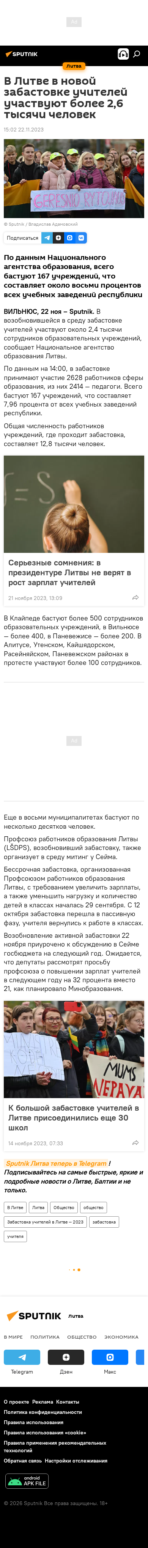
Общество (64, 1207)
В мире (13, 1336)
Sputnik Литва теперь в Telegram (56, 1163)
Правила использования (33, 1422)
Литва (38, 1207)
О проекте (16, 1401)
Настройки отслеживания (76, 1460)
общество (93, 1207)
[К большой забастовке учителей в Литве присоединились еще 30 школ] (74, 1049)
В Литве (15, 1207)
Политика (45, 1336)
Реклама (42, 1401)
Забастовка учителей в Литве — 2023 (45, 1222)
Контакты (67, 1401)
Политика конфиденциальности (43, 1412)
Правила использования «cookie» (45, 1432)
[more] (135, 597)
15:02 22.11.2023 (24, 129)
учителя (15, 1236)
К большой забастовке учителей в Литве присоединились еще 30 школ (73, 1117)
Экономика (121, 1336)
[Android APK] (27, 1482)
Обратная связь (23, 1460)
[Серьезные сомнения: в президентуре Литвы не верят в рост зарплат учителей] (74, 504)
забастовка (104, 1222)
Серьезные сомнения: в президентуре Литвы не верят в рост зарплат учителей (69, 572)
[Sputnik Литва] (23, 57)
